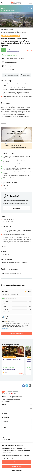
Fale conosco (16, 208)
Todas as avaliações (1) (10, 298)
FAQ (3, 437)
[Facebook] (23, 385)
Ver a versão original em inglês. (8, 10)
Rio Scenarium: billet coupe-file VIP (12, 359)
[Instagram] (29, 385)
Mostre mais (5, 328)
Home (2, 29)
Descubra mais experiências (18, 147)
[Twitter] (26, 385)
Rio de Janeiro (8, 29)
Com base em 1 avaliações (13, 51)
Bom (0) (5, 306)
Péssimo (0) (6, 311)
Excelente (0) (6, 301)
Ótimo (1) (6, 303)
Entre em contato (6, 439)
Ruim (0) (6, 309)
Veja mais (15, 136)
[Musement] (16, 2)
